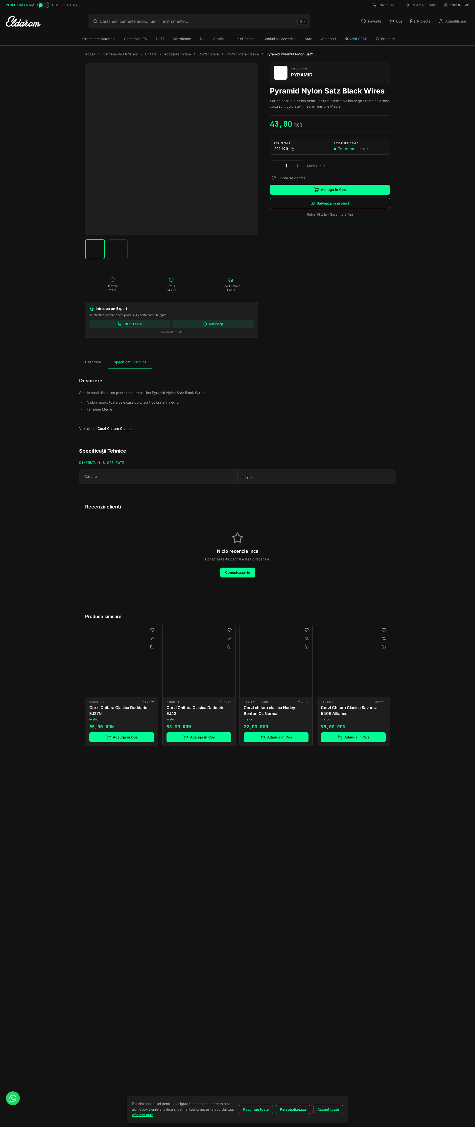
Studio (218, 39)
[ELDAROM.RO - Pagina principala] (23, 21)
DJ (202, 39)
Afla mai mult (142, 1115)
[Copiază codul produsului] (292, 149)
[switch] (43, 5)
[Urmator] (390, 686)
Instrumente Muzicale (97, 39)
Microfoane (182, 39)
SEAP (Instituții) (66, 5)
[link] (121, 685)
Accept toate (328, 1109)
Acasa (90, 54)
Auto (308, 39)
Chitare (151, 54)
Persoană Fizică (20, 5)
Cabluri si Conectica (279, 39)
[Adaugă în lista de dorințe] (273, 178)
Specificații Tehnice (130, 362)
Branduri (388, 39)
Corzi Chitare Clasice (114, 428)
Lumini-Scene (244, 39)
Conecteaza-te (237, 572)
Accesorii (328, 39)
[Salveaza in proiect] (152, 647)
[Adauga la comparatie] (152, 638)
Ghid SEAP (358, 39)
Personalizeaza (293, 1109)
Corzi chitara (208, 54)
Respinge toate (256, 1109)
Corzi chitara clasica (242, 54)
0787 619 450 (387, 5)
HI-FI (160, 39)
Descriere (93, 362)
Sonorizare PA (135, 39)
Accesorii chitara (177, 54)
